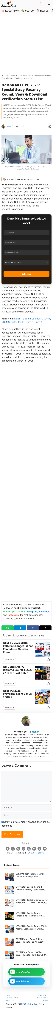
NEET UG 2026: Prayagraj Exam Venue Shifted (17, 694)
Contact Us (9, 1000)
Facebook (43, 611)
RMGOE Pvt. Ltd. (28, 1004)
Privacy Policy (42, 998)
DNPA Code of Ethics (37, 853)
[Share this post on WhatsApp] (7, 627)
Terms (45, 1000)
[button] (41, 4)
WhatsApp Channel (14, 611)
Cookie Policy (42, 995)
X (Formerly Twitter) (28, 608)
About (7, 995)
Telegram (32, 611)
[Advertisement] (26, 45)
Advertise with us (11, 998)
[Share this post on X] (45, 627)
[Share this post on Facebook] (33, 627)
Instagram (14, 615)
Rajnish (9, 126)
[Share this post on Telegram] (20, 627)
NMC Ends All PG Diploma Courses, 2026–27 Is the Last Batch (18, 670)
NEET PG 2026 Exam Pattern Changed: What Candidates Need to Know (18, 647)
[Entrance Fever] (8, 4)
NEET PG (4, 76)
